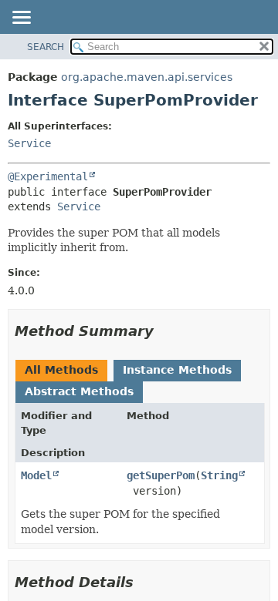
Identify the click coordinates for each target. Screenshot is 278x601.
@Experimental (48, 176)
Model (36, 475)
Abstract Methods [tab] (79, 391)
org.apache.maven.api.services (146, 77)
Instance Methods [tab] (177, 370)
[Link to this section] (164, 331)
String (219, 475)
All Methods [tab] (61, 370)
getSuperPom (161, 475)
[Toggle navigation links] (21, 18)
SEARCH (45, 47)
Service (29, 143)
